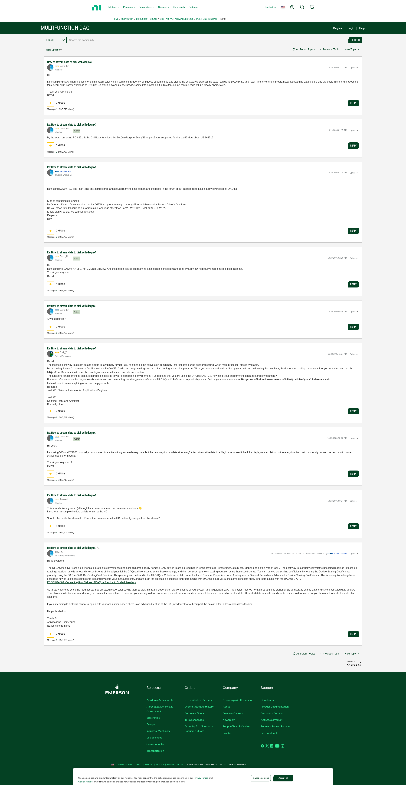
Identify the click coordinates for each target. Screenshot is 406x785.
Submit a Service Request (276, 726)
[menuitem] (113, 8)
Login (351, 28)
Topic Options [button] (53, 49)
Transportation (155, 750)
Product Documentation (275, 706)
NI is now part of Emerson (237, 700)
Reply (353, 103)
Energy (151, 724)
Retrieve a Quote (194, 713)
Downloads (267, 700)
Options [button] (353, 68)
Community (127, 18)
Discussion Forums (146, 18)
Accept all (283, 778)
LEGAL (139, 764)
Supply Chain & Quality (236, 726)
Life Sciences (154, 737)
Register (338, 28)
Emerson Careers (233, 713)
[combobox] (207, 40)
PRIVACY (160, 764)
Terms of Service (194, 719)
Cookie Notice (85, 781)
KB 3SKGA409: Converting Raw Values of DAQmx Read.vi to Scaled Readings (91, 582)
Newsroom (229, 719)
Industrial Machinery (158, 730)
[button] (50, 103)
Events (226, 733)
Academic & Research (160, 700)
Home (115, 18)
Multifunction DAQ (206, 18)
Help (362, 28)
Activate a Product (271, 719)
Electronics (153, 717)
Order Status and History (199, 706)
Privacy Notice (201, 777)
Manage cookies (175, 764)
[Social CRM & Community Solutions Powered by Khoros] (354, 663)
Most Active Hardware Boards (176, 18)
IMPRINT (149, 764)
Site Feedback (269, 733)
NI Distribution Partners (198, 700)
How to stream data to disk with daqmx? (69, 62)
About (226, 706)
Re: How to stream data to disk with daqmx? (71, 124)
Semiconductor (155, 744)
